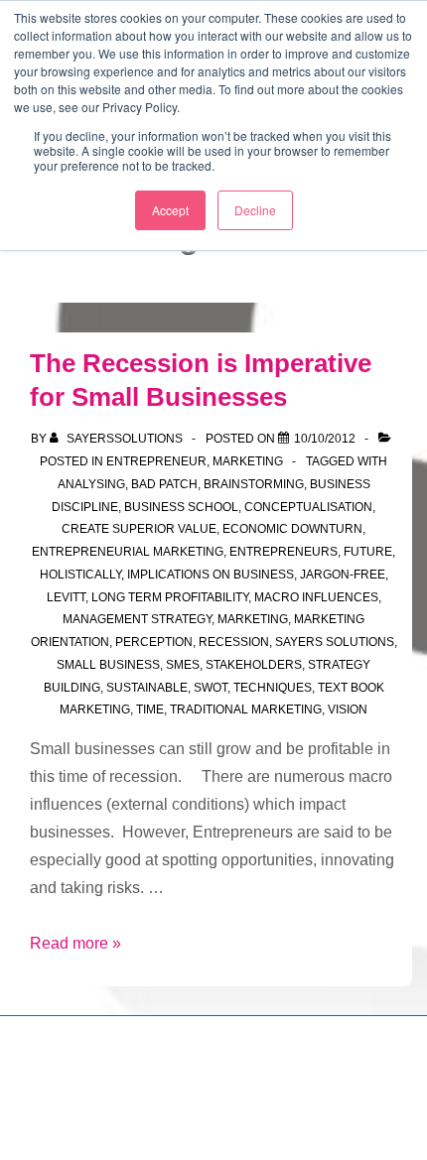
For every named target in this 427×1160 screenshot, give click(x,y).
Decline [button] (255, 209)
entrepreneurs (283, 552)
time (150, 709)
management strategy (137, 619)
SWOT (210, 688)
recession (234, 642)
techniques (272, 688)
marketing (252, 619)
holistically (80, 574)
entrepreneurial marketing (127, 552)
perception (154, 642)
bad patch (164, 484)
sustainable (147, 688)
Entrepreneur (156, 461)
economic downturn (292, 529)
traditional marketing (246, 709)
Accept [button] (170, 209)
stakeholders (254, 665)
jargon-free (342, 574)
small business (108, 665)
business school (181, 507)
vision (347, 709)
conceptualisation (308, 507)
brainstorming (254, 484)
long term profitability (169, 597)
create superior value (139, 529)
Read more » (75, 943)
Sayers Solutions (334, 642)
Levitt (66, 597)
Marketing (248, 461)
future (368, 552)
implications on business (210, 574)
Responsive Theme (171, 1098)
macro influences (316, 597)
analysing (91, 484)
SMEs (183, 665)
